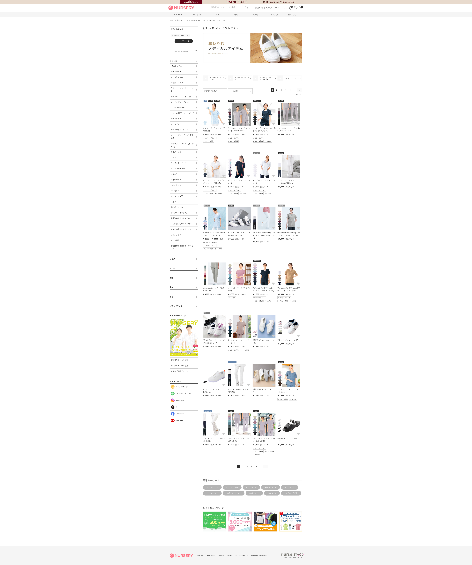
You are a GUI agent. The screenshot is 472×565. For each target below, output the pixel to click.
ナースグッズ (176, 119)
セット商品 (175, 240)
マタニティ (175, 174)
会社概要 (229, 555)
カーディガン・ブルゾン (180, 102)
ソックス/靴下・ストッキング (182, 113)
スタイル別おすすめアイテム (182, 229)
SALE (216, 15)
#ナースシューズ (212, 487)
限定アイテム (176, 202)
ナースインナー (177, 124)
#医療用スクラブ (270, 487)
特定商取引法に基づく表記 (259, 555)
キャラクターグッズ (178, 163)
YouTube (179, 420)
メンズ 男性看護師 (178, 169)
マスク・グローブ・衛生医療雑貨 (182, 136)
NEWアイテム (176, 66)
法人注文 (274, 15)
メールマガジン (182, 387)
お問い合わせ (211, 555)
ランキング (197, 15)
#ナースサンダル (232, 487)
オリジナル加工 (177, 196)
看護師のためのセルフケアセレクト (182, 247)
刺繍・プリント (294, 15)
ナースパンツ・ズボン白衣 (181, 97)
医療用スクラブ (177, 83)
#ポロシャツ (272, 493)
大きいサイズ (176, 180)
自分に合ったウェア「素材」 (182, 224)
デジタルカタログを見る (180, 366)
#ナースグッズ (251, 487)
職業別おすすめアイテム (180, 218)
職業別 (255, 15)
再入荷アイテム (177, 207)
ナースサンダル (177, 77)
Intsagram (180, 400)
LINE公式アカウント (184, 393)
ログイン (277, 8)
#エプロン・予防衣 (291, 493)
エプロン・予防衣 (178, 108)
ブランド (174, 157)
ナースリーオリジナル (179, 213)
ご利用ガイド (258, 8)
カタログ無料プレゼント (180, 371)
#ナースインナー (212, 493)
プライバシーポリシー (241, 555)
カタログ (269, 8)
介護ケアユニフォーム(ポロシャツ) (182, 145)
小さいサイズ (176, 185)
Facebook (180, 414)
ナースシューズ (177, 72)
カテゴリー (178, 15)
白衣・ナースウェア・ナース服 (182, 89)
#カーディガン (290, 487)
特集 (236, 15)
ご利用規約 (221, 555)
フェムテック (176, 235)
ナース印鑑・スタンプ (179, 130)
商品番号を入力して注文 (180, 360)
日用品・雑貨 (176, 152)
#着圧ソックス (254, 493)
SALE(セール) (176, 191)
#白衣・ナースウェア (234, 493)
